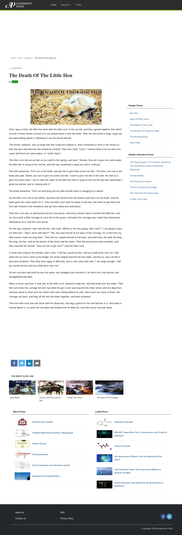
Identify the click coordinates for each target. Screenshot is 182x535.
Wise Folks (135, 142)
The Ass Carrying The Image (143, 187)
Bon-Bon (134, 113)
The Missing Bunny (139, 136)
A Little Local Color (138, 199)
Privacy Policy (67, 518)
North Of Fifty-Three (139, 119)
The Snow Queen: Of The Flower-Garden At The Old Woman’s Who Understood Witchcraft (150, 166)
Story (15, 82)
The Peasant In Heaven (141, 181)
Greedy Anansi (137, 175)
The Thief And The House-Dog (144, 193)
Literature (16, 68)
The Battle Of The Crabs (141, 125)
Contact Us (20, 518)
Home (54, 5)
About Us (19, 512)
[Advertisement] (91, 32)
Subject (66, 5)
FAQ (62, 512)
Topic (78, 5)
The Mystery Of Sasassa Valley (145, 131)
